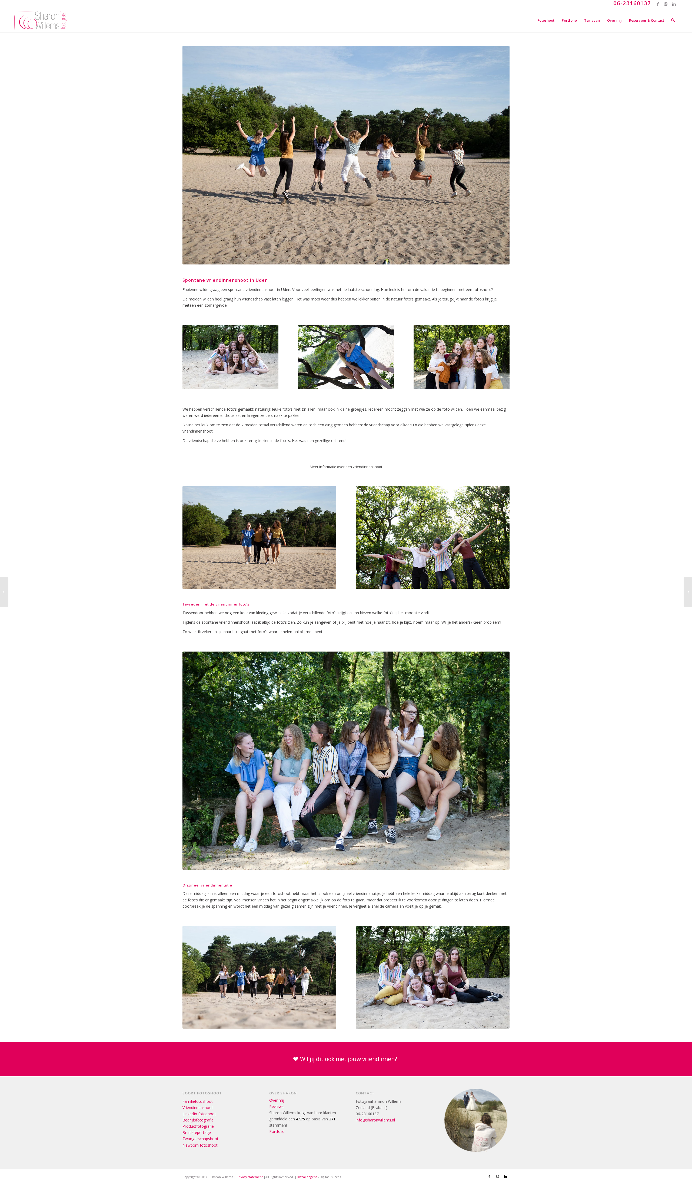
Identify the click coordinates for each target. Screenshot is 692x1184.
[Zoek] (673, 20)
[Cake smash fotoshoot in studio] (4, 592)
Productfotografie (198, 1126)
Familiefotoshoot (197, 1101)
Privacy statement (250, 1177)
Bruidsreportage (196, 1132)
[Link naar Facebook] (658, 4)
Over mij (276, 1100)
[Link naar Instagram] (666, 4)
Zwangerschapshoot (200, 1138)
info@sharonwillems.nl (375, 1120)
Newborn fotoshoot (200, 1145)
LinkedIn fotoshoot (199, 1113)
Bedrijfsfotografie (198, 1120)
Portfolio (277, 1131)
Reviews (276, 1106)
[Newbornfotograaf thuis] (688, 592)
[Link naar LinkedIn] (674, 4)
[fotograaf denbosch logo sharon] (40, 20)
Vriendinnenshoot (197, 1107)
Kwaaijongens (307, 1177)
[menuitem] (546, 20)
